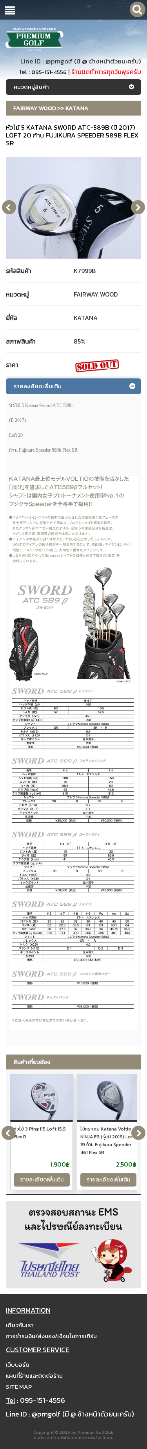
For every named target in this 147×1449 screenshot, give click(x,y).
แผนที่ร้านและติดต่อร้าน (34, 1375)
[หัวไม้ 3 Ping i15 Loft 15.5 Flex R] (41, 1097)
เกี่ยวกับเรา (20, 1325)
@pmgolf (59, 61)
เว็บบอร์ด (17, 1364)
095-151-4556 (49, 72)
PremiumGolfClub (96, 1432)
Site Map (19, 1386)
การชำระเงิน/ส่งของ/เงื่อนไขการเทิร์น (51, 1335)
